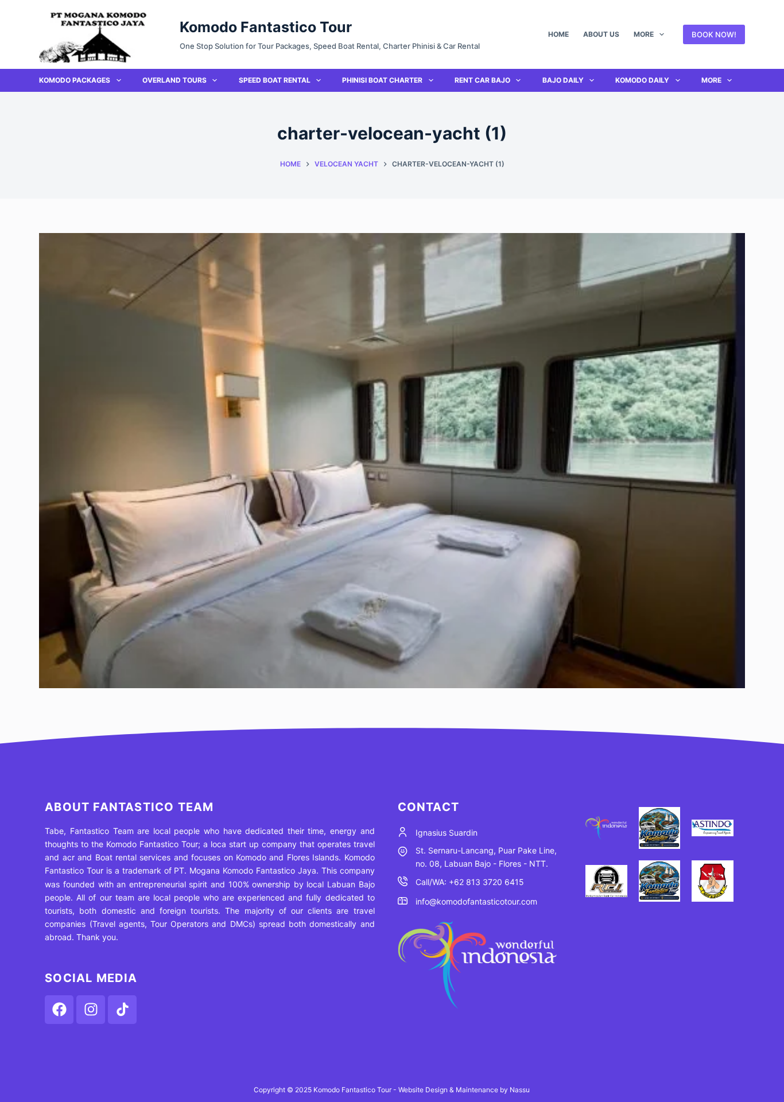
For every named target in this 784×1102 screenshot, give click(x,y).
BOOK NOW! (714, 34)
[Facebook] (59, 1009)
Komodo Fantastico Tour (266, 27)
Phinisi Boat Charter (382, 80)
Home (558, 34)
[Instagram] (90, 1009)
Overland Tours (174, 80)
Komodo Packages (74, 80)
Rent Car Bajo (482, 80)
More (644, 34)
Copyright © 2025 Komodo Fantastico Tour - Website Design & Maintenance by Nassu (392, 1089)
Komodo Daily (642, 80)
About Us (601, 34)
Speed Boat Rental (275, 80)
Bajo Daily (563, 80)
